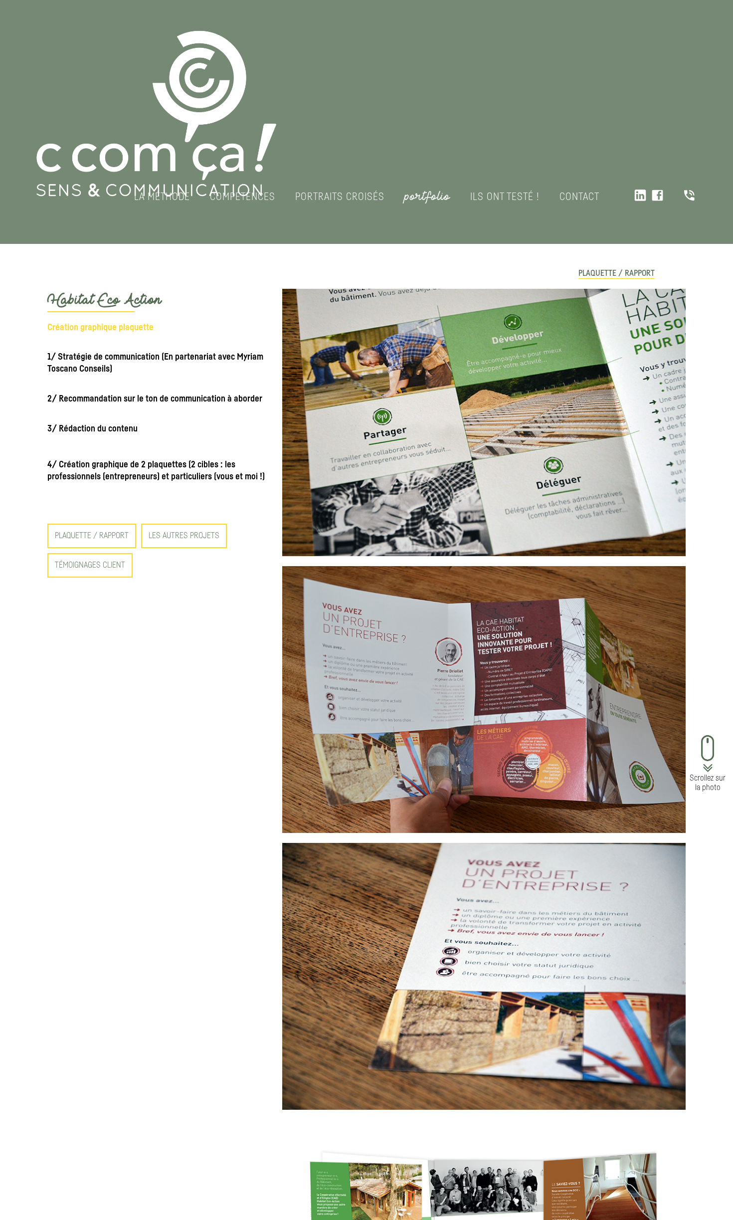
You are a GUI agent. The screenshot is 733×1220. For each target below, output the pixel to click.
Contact (579, 197)
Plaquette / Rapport (616, 273)
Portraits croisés (339, 197)
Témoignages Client (90, 565)
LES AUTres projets (184, 536)
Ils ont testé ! (505, 197)
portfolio (427, 196)
